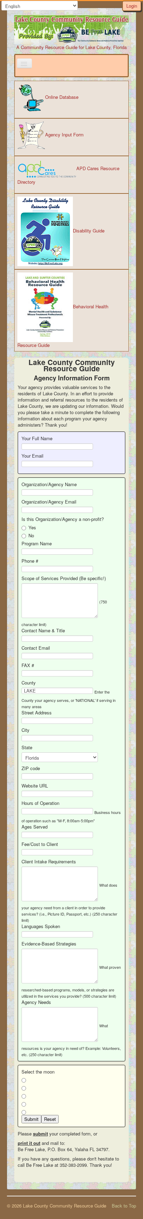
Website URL (35, 786)
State (27, 747)
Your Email (32, 456)
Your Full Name (37, 438)
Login (131, 5)
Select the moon (38, 1072)
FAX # (28, 665)
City (26, 730)
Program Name (37, 543)
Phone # (30, 561)
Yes (32, 527)
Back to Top (124, 1205)
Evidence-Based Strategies (49, 944)
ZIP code (31, 768)
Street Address (37, 713)
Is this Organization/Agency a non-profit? (63, 519)
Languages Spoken (41, 926)
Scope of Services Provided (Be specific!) (64, 578)
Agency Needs (36, 1002)
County (29, 683)
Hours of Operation (40, 803)
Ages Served (35, 827)
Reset (50, 1119)
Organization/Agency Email (49, 502)
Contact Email (36, 648)
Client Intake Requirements (49, 861)
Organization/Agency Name (49, 484)
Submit (31, 1119)
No (31, 535)
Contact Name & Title (43, 630)
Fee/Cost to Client (40, 844)
